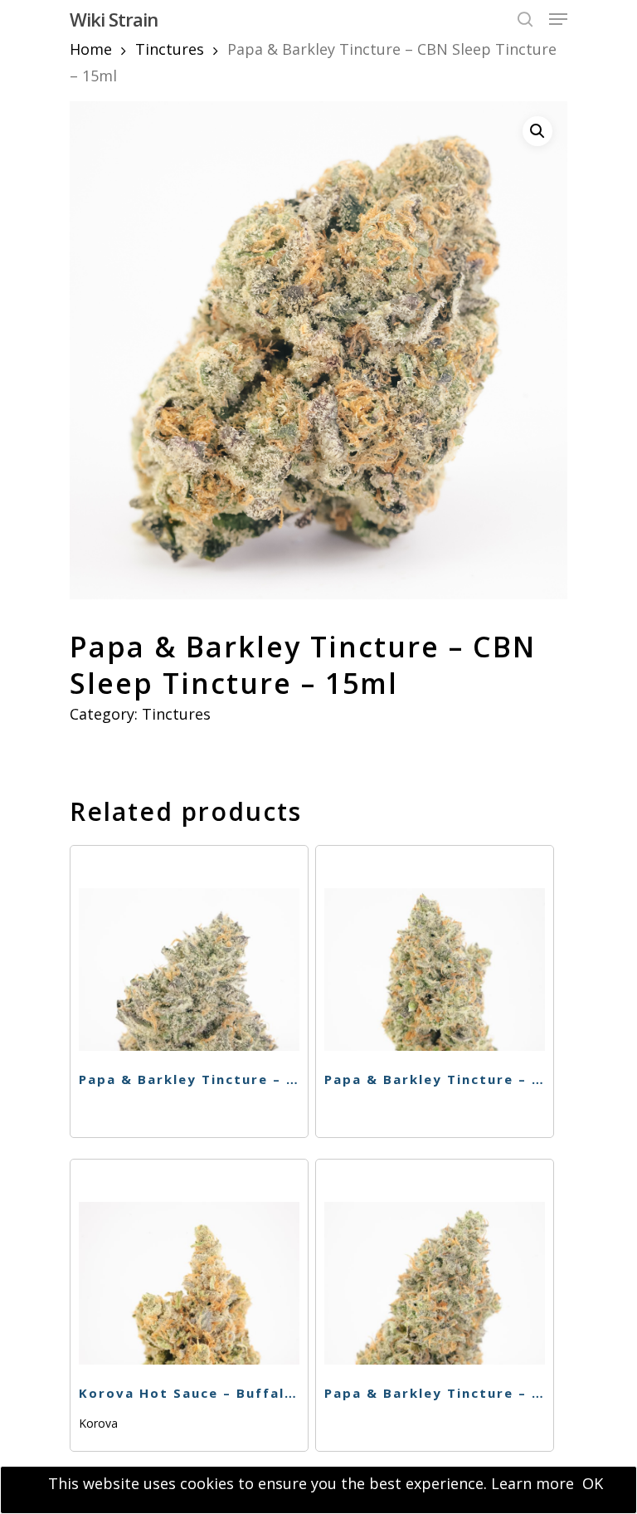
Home (91, 49)
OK (592, 1483)
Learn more (532, 1483)
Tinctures (169, 49)
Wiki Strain (114, 19)
